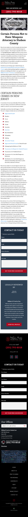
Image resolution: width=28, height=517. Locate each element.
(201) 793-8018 (14, 347)
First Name (4, 372)
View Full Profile (14, 324)
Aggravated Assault (10, 113)
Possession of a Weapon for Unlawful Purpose (16, 149)
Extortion (7, 130)
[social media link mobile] (11, 356)
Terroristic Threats (9, 140)
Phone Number (5, 251)
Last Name (4, 379)
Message (3, 258)
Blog (14, 484)
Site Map (14, 487)
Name (3, 237)
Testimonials (14, 477)
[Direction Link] (14, 451)
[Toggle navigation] (25, 3)
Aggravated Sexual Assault (11, 143)
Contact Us (14, 494)
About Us (14, 470)
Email (3, 244)
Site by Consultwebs (14, 510)
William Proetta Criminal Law (8, 72)
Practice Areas (14, 474)
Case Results (14, 481)
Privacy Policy (14, 491)
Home (14, 467)
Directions (4, 446)
